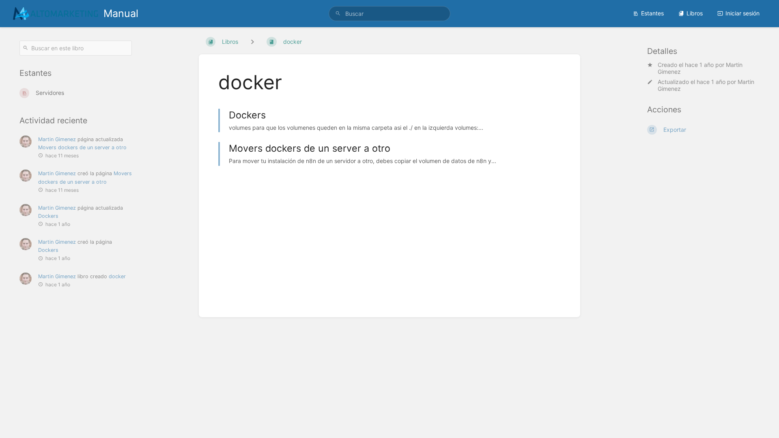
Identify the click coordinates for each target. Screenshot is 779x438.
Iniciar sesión (742, 13)
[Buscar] (338, 13)
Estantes (652, 13)
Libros (694, 13)
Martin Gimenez (57, 139)
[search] (389, 13)
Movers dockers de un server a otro (82, 147)
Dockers (48, 216)
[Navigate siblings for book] (252, 41)
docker (117, 276)
